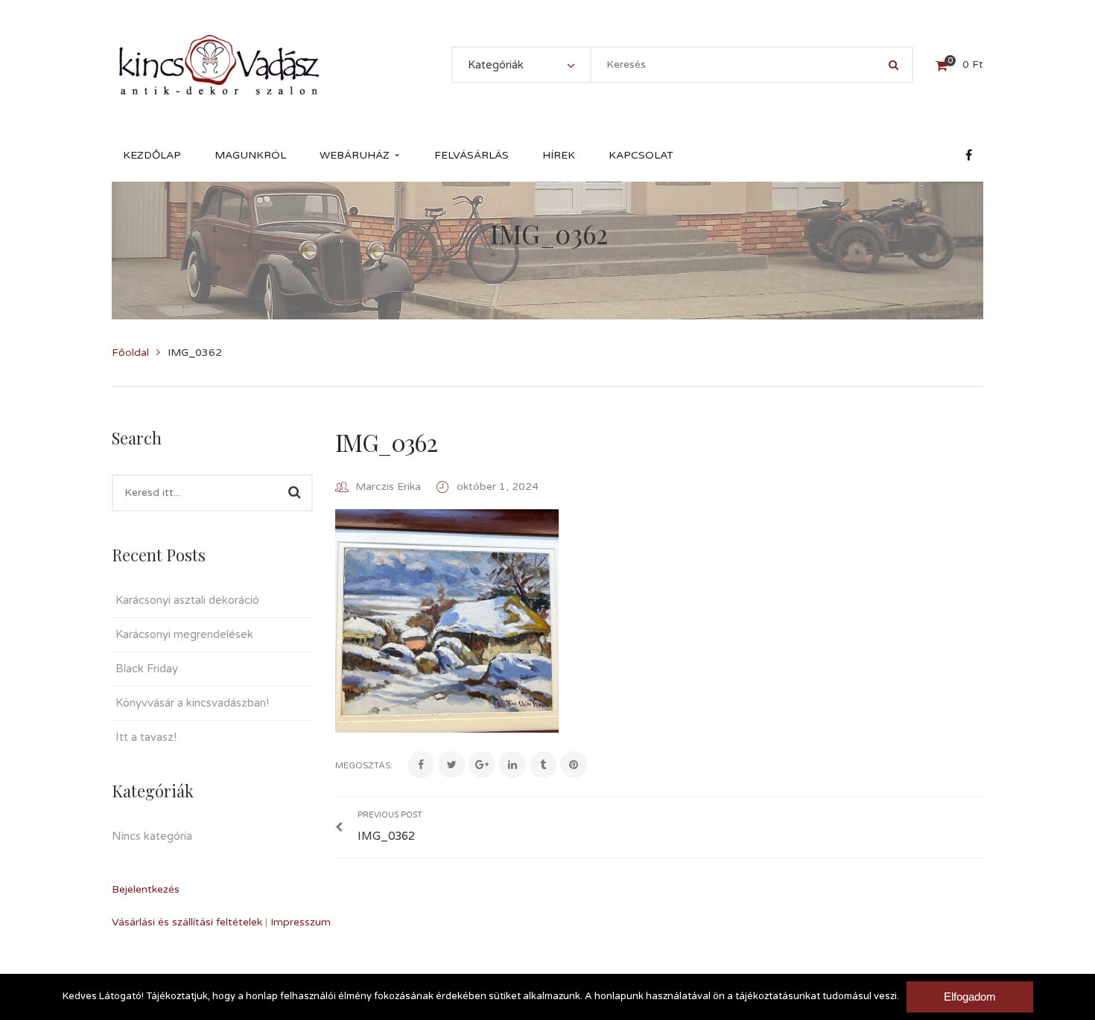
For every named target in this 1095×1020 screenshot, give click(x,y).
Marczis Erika (388, 486)
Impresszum (300, 922)
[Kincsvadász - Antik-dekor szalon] (219, 64)
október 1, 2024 (498, 486)
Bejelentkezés (146, 889)
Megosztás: (364, 765)
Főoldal (130, 352)
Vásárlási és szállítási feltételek (187, 922)
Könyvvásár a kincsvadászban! (192, 703)
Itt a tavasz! (146, 737)
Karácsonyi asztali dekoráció (187, 600)
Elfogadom (970, 996)
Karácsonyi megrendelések (184, 634)
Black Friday (146, 668)
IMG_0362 (386, 442)
